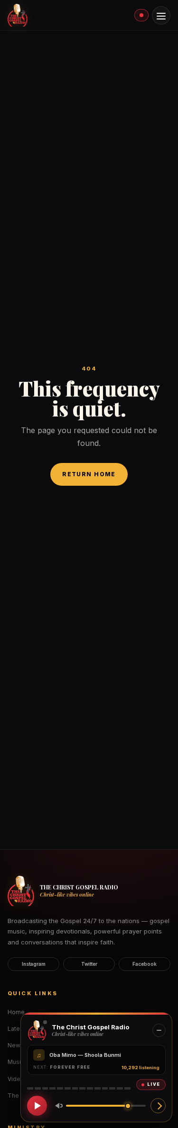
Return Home (89, 474)
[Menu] (161, 15)
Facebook (144, 964)
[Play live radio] (37, 1106)
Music (16, 1061)
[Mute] (57, 1105)
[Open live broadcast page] (158, 1105)
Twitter (89, 964)
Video (16, 1078)
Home (16, 1012)
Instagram (34, 964)
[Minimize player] (159, 1030)
